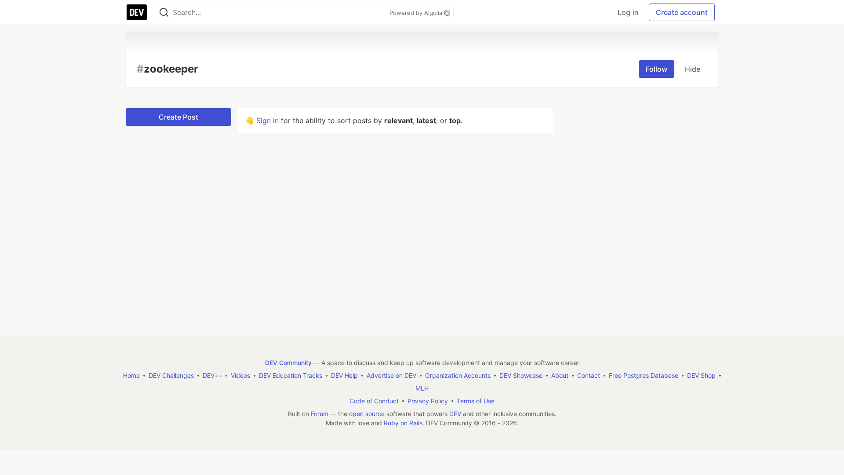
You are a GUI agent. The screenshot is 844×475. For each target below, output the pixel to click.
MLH (422, 388)
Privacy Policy (427, 401)
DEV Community (288, 362)
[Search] (164, 12)
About (559, 375)
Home (131, 375)
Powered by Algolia (416, 12)
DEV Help (344, 375)
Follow (656, 69)
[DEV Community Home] (137, 12)
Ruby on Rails (403, 423)
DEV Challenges (171, 375)
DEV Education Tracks (290, 375)
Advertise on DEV (391, 375)
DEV (455, 413)
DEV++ (212, 375)
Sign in (267, 120)
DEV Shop (701, 375)
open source (367, 413)
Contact (588, 375)
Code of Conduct (374, 401)
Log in (628, 12)
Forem (319, 413)
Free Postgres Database (643, 375)
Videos (240, 375)
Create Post (178, 117)
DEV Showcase (520, 375)
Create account (682, 12)
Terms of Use (476, 401)
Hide (692, 69)
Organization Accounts (458, 375)
